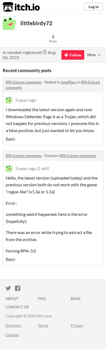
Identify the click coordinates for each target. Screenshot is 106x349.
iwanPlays (69, 82)
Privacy (77, 325)
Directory (13, 325)
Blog (75, 298)
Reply (10, 138)
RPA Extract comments (24, 82)
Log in (94, 6)
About (11, 298)
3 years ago (25, 100)
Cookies (12, 334)
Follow (75, 55)
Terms (43, 325)
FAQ (42, 298)
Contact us (17, 307)
